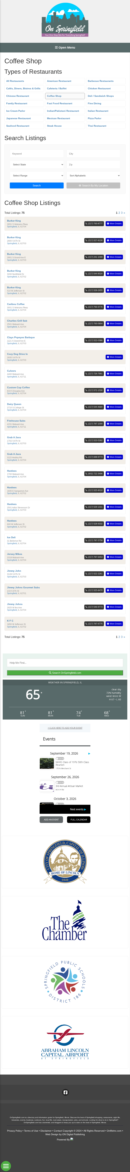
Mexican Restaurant (58, 118)
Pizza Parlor (94, 118)
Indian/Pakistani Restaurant (63, 111)
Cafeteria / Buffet (57, 88)
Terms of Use (31, 1130)
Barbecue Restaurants (101, 81)
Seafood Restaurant (17, 125)
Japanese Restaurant (18, 118)
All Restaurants (15, 81)
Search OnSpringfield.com (66, 672)
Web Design (51, 1134)
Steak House (54, 125)
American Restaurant (59, 81)
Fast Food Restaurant (59, 103)
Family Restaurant (16, 103)
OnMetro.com (114, 1130)
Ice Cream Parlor (15, 111)
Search (37, 185)
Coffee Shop (54, 96)
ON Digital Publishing (73, 1134)
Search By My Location (95, 185)
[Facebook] (65, 1092)
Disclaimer (46, 1130)
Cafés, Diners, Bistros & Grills (23, 88)
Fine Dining (94, 103)
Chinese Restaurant (17, 96)
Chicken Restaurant (99, 88)
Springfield (12, 226)
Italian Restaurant (98, 111)
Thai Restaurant (97, 125)
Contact (58, 1130)
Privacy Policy (14, 1130)
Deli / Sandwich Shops (101, 96)
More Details (116, 223)
